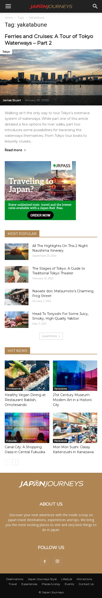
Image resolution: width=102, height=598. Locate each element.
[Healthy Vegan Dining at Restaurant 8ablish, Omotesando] (27, 375)
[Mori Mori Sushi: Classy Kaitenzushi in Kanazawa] (75, 428)
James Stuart (12, 100)
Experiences (29, 584)
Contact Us (86, 584)
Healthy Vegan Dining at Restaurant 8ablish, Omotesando (25, 400)
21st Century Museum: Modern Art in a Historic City (72, 400)
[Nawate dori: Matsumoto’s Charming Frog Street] (16, 297)
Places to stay (51, 584)
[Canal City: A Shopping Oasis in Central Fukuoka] (27, 428)
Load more (49, 336)
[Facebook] (44, 561)
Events (69, 584)
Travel (13, 584)
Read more (13, 150)
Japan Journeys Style (42, 579)
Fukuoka (11, 440)
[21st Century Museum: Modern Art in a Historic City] (75, 375)
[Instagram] (57, 561)
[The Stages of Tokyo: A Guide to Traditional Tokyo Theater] (16, 274)
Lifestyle (66, 579)
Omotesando (13, 388)
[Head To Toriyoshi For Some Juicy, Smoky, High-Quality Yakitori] (16, 319)
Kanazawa (60, 388)
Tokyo (6, 51)
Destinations (14, 579)
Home (9, 18)
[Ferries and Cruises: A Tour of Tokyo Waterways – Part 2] (51, 77)
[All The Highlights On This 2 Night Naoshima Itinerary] (16, 251)
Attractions (84, 579)
